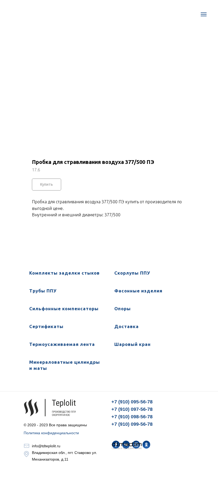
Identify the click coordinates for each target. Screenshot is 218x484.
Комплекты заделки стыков (64, 272)
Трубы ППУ (43, 290)
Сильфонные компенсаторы (64, 308)
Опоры (122, 308)
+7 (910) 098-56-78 (132, 416)
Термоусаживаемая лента (62, 344)
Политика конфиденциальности (51, 433)
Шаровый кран (132, 344)
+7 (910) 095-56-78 (132, 401)
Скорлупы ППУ (132, 272)
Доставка (126, 326)
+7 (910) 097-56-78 (132, 409)
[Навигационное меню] (204, 14)
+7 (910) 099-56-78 (132, 424)
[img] (146, 445)
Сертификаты (46, 326)
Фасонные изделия (138, 290)
